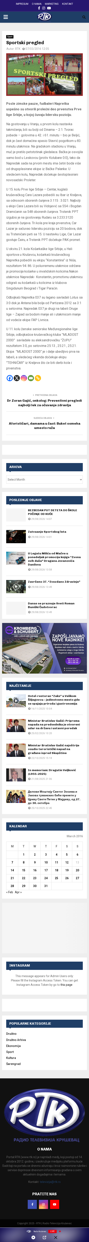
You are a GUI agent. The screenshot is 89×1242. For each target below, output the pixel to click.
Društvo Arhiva (16, 1040)
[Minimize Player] (55, 1237)
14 (12, 870)
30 (34, 886)
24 (46, 878)
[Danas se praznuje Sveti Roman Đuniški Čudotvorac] (16, 608)
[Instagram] (24, 378)
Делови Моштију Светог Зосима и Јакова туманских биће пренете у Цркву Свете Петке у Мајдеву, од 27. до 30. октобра (54, 797)
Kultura (11, 1058)
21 (12, 878)
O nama (36, 3)
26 (67, 878)
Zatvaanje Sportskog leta (47, 531)
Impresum (22, 3)
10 (46, 862)
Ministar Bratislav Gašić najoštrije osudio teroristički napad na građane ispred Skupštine (53, 749)
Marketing (52, 3)
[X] (17, 378)
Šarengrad (13, 1064)
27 (77, 878)
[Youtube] (54, 1204)
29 (23, 886)
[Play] (33, 1237)
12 (67, 862)
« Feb (9, 892)
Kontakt (67, 3)
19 (67, 870)
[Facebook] (10, 378)
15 (23, 870)
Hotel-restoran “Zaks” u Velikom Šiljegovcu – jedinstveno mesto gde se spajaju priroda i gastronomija (54, 699)
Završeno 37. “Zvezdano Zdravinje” (54, 581)
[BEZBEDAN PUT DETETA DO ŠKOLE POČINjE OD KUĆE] (16, 515)
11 (56, 862)
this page (66, 984)
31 (46, 886)
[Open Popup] (44, 1237)
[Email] (31, 378)
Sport (9, 37)
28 (12, 886)
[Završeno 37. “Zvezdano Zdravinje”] (16, 586)
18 (56, 870)
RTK (17, 48)
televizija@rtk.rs (50, 1182)
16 (34, 870)
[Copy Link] (38, 378)
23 (34, 878)
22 (23, 878)
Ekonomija (13, 1046)
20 (77, 870)
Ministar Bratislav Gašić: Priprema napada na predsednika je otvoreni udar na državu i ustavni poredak (54, 724)
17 (46, 870)
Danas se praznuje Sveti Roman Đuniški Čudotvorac (51, 605)
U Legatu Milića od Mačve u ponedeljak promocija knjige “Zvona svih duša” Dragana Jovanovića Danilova (54, 559)
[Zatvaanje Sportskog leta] (16, 536)
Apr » (18, 892)
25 (56, 878)
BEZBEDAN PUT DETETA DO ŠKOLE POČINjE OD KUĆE (52, 512)
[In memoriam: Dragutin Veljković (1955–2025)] (16, 774)
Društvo (11, 1033)
